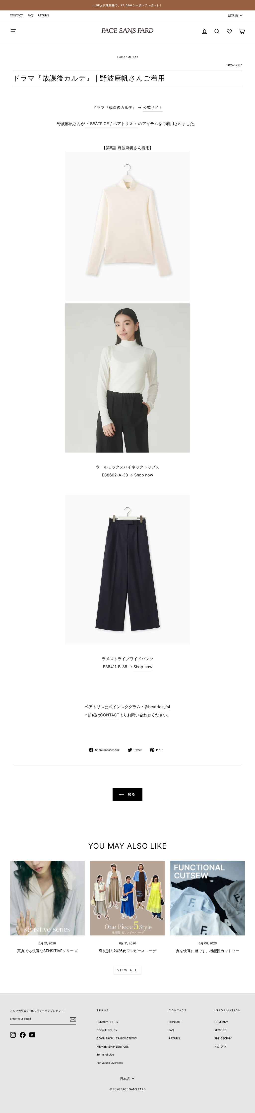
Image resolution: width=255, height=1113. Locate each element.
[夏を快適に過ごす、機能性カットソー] (207, 898)
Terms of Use (105, 1054)
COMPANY (221, 1022)
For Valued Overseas (110, 1063)
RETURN (43, 15)
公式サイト (153, 107)
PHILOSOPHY (223, 1038)
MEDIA (132, 57)
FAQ (30, 15)
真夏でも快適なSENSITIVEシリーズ (47, 950)
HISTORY (220, 1046)
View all (127, 970)
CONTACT (16, 15)
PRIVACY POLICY (107, 1022)
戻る (131, 794)
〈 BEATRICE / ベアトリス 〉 (111, 123)
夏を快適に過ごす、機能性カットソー (207, 950)
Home (121, 57)
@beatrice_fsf (157, 706)
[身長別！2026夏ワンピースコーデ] (127, 898)
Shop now (143, 474)
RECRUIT (220, 1030)
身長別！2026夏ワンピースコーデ (127, 950)
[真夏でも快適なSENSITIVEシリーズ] (47, 898)
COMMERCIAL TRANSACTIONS (117, 1038)
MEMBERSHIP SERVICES (113, 1046)
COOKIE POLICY (107, 1030)
